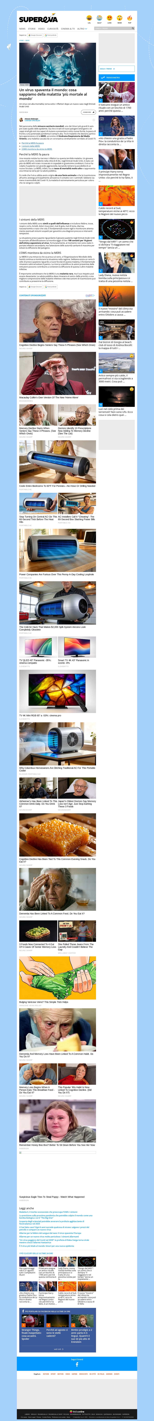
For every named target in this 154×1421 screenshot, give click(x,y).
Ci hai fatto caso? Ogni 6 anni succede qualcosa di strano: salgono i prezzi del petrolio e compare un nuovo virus (54, 1228)
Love (109, 23)
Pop (129, 23)
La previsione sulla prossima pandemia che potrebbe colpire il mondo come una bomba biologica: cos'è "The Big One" (55, 1216)
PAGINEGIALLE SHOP (55, 1414)
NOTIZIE (46, 1374)
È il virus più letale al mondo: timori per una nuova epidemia (46, 1246)
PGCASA (66, 1414)
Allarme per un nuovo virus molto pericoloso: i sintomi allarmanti (49, 1236)
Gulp (99, 23)
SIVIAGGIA (99, 1414)
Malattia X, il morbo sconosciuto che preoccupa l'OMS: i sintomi (48, 1212)
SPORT (53, 1374)
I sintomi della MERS (31, 146)
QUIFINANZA (108, 1414)
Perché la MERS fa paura (33, 143)
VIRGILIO (34, 1414)
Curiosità (52, 28)
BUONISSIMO (117, 1414)
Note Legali (31, 1417)
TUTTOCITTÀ (86, 1414)
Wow (120, 23)
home (21, 40)
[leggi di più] (94, 120)
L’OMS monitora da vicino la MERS (37, 149)
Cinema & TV (68, 28)
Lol (89, 23)
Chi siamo (24, 1417)
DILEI (93, 1414)
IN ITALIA (101, 1374)
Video (41, 28)
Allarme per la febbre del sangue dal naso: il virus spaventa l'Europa (50, 1233)
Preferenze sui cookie (59, 1417)
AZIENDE (109, 1374)
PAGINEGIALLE (43, 1414)
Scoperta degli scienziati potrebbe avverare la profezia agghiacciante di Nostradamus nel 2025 (51, 1222)
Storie (31, 28)
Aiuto (68, 1417)
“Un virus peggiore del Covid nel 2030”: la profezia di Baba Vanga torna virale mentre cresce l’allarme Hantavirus (54, 1241)
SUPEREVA (125, 1414)
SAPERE (74, 1374)
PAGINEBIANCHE (75, 1414)
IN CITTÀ (93, 1374)
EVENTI (116, 1374)
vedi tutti (57, 1349)
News (22, 28)
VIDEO (67, 1374)
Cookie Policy (46, 1417)
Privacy (39, 1417)
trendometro (113, 77)
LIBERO (27, 1414)
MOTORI (61, 1374)
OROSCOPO (83, 1374)
